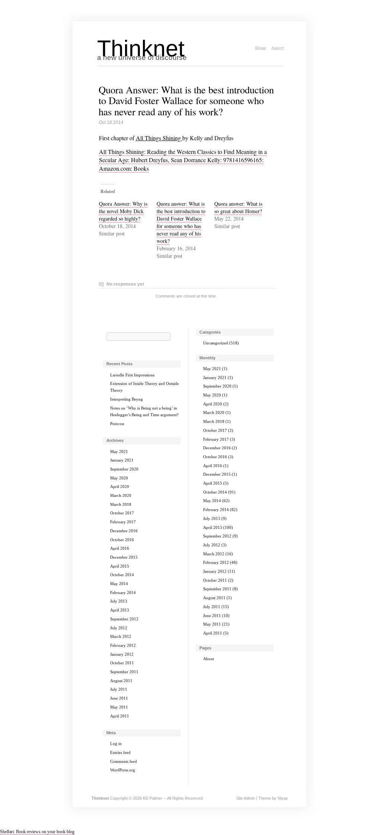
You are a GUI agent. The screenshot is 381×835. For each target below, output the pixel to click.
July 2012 (118, 628)
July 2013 (118, 601)
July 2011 (118, 689)
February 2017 (123, 522)
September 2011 (124, 671)
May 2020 (119, 478)
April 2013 (119, 610)
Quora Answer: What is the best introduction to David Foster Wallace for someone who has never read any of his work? (186, 100)
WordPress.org (122, 770)
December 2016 (124, 531)
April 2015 (119, 566)
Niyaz (283, 798)
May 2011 (119, 707)
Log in (116, 743)
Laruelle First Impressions (132, 375)
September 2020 (124, 469)
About (277, 48)
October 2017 (122, 513)
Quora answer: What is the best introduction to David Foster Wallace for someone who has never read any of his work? (181, 222)
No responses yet (125, 284)
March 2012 (120, 636)
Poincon (117, 423)
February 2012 (123, 645)
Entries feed (120, 752)
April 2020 (119, 486)
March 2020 (120, 495)
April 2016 (119, 548)
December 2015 (124, 557)
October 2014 (122, 574)
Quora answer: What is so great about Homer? (238, 207)
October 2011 (122, 663)
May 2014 (119, 583)
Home (260, 48)
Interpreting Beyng (126, 399)
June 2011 (119, 698)
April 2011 (119, 716)
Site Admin (245, 798)
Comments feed (123, 761)
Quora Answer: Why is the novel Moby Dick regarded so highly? (123, 211)
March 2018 (120, 504)
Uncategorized (215, 343)
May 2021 (119, 451)
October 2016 (122, 539)
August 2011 (121, 680)
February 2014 (123, 592)
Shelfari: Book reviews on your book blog (37, 831)
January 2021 (122, 460)
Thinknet (141, 48)
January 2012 (122, 654)
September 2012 (124, 619)
